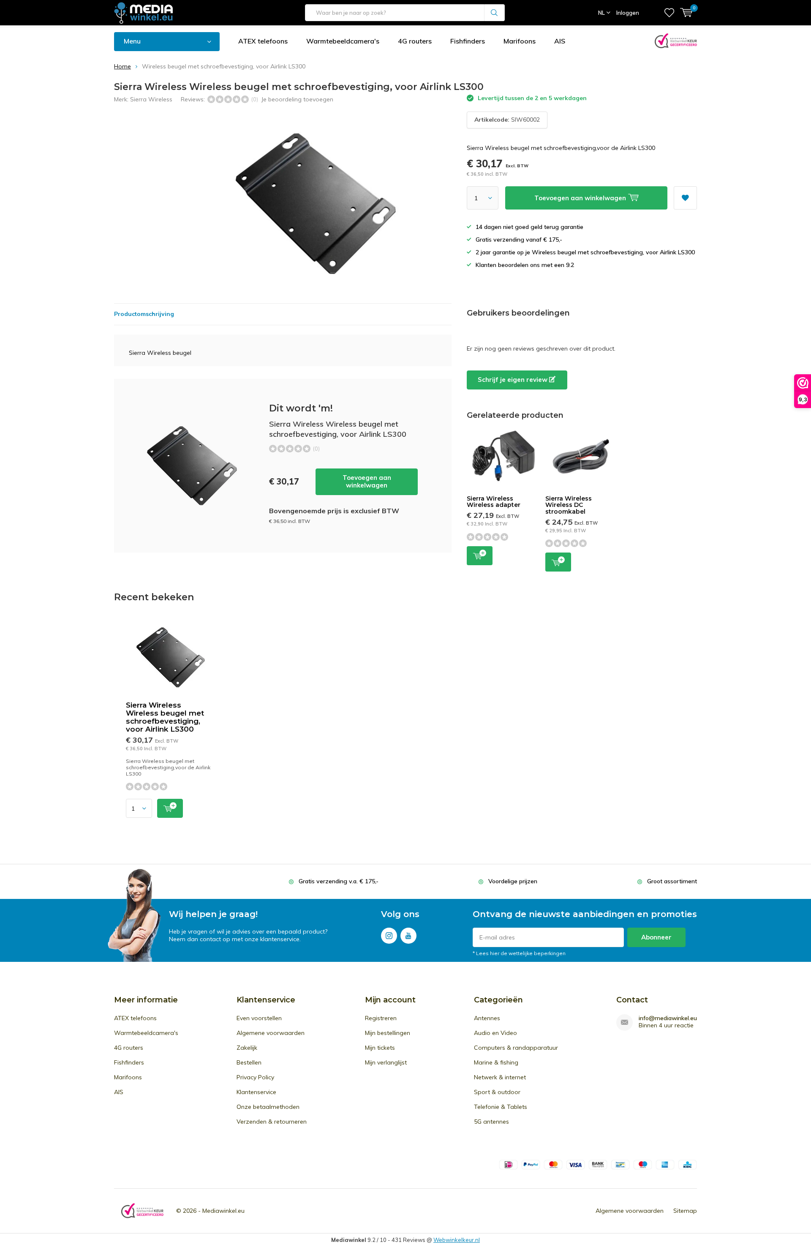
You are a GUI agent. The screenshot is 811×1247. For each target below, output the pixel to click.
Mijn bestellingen (387, 1033)
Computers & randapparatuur (516, 1047)
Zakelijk (247, 1047)
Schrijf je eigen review (513, 380)
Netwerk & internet (500, 1077)
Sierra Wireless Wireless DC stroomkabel (568, 505)
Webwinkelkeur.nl (456, 1239)
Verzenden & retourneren (272, 1121)
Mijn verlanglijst (386, 1062)
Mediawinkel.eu (223, 1210)
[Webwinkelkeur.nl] (142, 1210)
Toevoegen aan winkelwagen (367, 481)
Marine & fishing (496, 1062)
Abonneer (656, 937)
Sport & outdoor (497, 1092)
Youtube (408, 936)
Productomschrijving (144, 314)
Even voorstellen (259, 1018)
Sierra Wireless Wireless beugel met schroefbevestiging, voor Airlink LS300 (165, 717)
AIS (559, 41)
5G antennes (491, 1121)
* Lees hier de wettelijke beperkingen (519, 953)
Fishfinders (467, 41)
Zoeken (494, 12)
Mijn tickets (380, 1047)
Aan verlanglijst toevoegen (685, 198)
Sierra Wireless (151, 99)
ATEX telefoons (263, 41)
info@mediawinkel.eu (668, 1018)
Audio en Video (495, 1033)
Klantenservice (256, 1092)
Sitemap (685, 1210)
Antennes (487, 1018)
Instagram (389, 936)
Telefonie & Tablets (500, 1107)
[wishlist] (669, 12)
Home (122, 66)
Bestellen (249, 1062)
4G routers (415, 41)
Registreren (381, 1018)
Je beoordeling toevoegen (297, 99)
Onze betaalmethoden (268, 1107)
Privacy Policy (255, 1077)
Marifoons (519, 41)
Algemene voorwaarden (271, 1033)
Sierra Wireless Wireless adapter (493, 502)
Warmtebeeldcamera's (342, 41)
